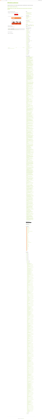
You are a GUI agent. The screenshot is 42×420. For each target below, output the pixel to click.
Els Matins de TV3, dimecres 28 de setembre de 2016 (30, 311)
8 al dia (27, 29)
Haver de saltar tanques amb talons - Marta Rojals (29, 93)
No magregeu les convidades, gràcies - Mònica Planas (29, 73)
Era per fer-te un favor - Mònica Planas (29, 144)
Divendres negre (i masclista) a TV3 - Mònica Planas (29, 164)
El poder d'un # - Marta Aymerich (29, 86)
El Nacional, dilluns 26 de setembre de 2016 (30, 347)
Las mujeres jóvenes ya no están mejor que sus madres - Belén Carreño (29, 125)
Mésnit (27, 49)
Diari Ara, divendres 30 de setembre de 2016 (30, 277)
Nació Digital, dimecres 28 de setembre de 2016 (29, 307)
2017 (26, 259)
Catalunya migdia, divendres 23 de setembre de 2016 (30, 386)
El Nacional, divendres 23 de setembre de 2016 (30, 389)
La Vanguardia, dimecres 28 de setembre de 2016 (29, 312)
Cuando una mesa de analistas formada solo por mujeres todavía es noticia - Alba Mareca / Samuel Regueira (29, 57)
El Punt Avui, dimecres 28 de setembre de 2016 (30, 305)
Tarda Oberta (27, 51)
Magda (27, 237)
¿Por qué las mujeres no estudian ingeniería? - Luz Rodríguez (29, 113)
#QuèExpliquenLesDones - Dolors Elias (29, 123)
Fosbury (27, 43)
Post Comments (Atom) (12, 48)
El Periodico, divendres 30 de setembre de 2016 (29, 271)
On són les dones (15, 29)
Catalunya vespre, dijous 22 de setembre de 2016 (29, 396)
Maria (27, 239)
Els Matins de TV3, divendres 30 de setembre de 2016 (30, 274)
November (28, 261)
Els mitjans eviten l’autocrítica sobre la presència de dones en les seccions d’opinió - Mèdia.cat (29, 155)
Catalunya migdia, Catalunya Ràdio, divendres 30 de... (30, 270)
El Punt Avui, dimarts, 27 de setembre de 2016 (30, 331)
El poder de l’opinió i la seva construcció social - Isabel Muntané (29, 152)
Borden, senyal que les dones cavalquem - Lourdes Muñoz (30, 70)
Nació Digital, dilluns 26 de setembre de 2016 (30, 343)
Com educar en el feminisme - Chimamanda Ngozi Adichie (29, 147)
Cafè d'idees (27, 31)
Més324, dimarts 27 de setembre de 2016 (30, 321)
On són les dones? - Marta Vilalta (29, 179)
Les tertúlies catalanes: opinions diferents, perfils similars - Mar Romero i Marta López (29, 200)
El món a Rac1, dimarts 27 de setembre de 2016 (29, 335)
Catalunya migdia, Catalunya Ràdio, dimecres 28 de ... (30, 309)
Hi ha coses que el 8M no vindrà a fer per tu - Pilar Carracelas (30, 209)
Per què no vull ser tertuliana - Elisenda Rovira (29, 153)
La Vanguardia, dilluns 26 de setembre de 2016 (30, 350)
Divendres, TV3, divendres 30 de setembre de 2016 (29, 269)
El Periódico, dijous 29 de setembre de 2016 (30, 289)
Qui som (27, 18)
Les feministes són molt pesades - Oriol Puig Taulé (29, 87)
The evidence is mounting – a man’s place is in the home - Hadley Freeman (30, 108)
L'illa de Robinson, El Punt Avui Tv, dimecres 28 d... (30, 299)
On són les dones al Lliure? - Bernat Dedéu (29, 124)
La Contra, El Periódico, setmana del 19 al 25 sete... (30, 358)
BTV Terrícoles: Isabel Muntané (29, 173)
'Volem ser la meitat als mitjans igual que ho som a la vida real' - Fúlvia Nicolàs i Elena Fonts (29, 141)
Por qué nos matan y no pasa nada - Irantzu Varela (29, 91)
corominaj (28, 246)
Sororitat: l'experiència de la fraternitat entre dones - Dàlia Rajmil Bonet (29, 137)
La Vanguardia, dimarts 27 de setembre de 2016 (29, 332)
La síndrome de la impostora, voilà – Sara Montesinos (30, 204)
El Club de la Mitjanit (28, 36)
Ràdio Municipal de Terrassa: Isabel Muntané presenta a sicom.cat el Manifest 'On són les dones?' (30, 186)
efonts (27, 247)
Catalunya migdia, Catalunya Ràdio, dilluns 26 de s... (30, 346)
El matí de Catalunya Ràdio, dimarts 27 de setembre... (30, 334)
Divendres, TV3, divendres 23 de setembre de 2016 (29, 383)
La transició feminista (28, 104)
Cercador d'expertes (28, 21)
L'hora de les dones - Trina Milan (29, 184)
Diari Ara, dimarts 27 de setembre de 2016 (30, 333)
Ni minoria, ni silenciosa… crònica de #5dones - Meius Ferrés (29, 194)
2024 (26, 254)
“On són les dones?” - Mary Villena (29, 215)
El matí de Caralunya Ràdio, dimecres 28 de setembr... (30, 314)
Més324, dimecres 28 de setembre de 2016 (30, 304)
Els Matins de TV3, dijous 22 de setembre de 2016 (29, 404)
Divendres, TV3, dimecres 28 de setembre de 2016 (29, 306)
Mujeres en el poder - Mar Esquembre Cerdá (29, 110)
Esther (27, 233)
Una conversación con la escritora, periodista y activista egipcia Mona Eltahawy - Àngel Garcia (29, 67)
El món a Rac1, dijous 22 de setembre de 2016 (30, 408)
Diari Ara (27, 34)
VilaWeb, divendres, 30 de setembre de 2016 (30, 264)
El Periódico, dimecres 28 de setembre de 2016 (30, 316)
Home (16, 47)
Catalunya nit (27, 32)
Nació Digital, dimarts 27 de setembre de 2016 (30, 324)
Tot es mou (27, 52)
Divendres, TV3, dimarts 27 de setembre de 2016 (29, 325)
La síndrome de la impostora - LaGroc (29, 205)
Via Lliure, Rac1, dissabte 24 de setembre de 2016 (29, 375)
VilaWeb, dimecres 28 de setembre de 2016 (30, 302)
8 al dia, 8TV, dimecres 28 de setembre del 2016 (30, 300)
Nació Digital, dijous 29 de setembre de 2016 (30, 290)
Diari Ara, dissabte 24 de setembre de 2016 (30, 369)
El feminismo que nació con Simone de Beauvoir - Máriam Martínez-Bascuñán (29, 60)
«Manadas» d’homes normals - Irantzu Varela (29, 107)
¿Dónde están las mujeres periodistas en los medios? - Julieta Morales (29, 62)
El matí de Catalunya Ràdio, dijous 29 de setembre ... (30, 297)
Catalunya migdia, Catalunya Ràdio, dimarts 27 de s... (30, 326)
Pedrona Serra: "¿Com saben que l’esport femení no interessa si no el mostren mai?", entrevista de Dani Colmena (30, 136)
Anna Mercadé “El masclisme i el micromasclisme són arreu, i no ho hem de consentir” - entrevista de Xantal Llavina (29, 133)
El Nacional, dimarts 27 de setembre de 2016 (30, 327)
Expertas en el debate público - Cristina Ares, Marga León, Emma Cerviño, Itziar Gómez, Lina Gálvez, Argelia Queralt (29, 83)
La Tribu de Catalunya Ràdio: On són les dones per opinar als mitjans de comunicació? (29, 189)
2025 (26, 253)
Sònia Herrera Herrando (29, 242)
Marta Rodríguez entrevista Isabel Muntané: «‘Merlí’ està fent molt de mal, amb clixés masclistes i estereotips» (29, 172)
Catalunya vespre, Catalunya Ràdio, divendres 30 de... (30, 266)
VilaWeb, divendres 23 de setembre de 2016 (30, 376)
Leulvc (27, 234)
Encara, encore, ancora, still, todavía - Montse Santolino (29, 85)
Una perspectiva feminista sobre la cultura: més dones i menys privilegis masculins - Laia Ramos (29, 139)
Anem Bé (32, 25)
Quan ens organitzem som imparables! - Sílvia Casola (29, 182)
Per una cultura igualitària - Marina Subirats (29, 176)
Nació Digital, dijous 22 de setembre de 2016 (30, 403)
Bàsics (26, 30)
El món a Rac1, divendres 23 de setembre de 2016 (29, 391)
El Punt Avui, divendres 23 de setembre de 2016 (30, 382)
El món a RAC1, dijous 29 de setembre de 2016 (30, 296)
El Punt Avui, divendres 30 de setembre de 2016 (30, 278)
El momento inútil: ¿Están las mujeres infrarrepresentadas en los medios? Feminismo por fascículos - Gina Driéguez (30, 170)
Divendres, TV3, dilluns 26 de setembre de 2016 (29, 342)
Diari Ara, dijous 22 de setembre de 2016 (30, 405)
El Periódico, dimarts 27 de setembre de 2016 (30, 329)
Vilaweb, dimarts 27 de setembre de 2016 (30, 320)
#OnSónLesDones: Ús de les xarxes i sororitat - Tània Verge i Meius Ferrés (29, 174)
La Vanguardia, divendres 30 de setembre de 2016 (29, 268)
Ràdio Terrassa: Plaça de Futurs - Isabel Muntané (29, 175)
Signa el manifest (27, 17)
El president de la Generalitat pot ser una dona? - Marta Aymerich (30, 151)
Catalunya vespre (27, 33)
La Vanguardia (27, 46)
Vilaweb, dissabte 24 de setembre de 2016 (30, 367)
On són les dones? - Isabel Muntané (29, 185)
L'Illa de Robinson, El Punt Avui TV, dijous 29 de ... (30, 282)
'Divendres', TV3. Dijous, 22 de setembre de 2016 (29, 400)
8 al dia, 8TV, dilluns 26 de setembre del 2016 (30, 336)
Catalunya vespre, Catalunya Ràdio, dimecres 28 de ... (30, 303)
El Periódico (27, 39)
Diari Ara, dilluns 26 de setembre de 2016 (30, 348)
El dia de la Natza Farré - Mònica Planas (29, 208)
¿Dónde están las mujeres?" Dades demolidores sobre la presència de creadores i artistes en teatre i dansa (29, 120)
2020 (26, 257)
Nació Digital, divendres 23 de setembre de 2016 (29, 385)
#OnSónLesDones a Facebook (29, 14)
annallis (27, 245)
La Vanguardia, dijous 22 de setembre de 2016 (30, 393)
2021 (26, 256)
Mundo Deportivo (27, 48)
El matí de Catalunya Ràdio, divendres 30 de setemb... (30, 281)
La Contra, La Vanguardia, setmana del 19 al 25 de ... (30, 356)
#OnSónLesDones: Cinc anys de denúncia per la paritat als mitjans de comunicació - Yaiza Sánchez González (30, 196)
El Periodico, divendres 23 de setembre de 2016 (29, 381)
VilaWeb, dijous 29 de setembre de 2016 (30, 283)
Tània (27, 243)
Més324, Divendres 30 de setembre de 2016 (30, 267)
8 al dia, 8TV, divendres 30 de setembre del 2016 (29, 263)
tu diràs (27, 54)
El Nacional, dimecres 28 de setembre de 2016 (30, 310)
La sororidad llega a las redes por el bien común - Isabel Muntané (30, 192)
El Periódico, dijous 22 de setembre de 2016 (30, 399)
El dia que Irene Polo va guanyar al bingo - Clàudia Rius (29, 180)
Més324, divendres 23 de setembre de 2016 (30, 378)
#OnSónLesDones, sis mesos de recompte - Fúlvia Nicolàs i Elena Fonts (29, 148)
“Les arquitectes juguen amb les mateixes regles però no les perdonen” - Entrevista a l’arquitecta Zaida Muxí (30, 75)
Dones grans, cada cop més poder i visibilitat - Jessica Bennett (29, 61)
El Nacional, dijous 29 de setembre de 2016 (30, 293)
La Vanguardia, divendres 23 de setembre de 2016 (29, 384)
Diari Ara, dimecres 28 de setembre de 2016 (30, 317)
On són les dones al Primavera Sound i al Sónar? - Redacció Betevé (29, 131)
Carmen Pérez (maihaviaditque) (29, 231)
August (27, 412)
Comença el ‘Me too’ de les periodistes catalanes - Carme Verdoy (29, 214)
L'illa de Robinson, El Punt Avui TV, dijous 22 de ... (30, 411)
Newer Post (9, 47)
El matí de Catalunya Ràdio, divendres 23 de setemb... (30, 390)
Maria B (27, 238)
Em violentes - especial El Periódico (29, 165)
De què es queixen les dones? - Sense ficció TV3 (29, 84)
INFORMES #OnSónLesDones (28, 16)
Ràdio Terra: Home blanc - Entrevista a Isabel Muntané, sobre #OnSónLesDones (29, 163)
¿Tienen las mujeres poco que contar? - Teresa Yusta (29, 143)
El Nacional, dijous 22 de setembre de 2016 (30, 407)
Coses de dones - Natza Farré (29, 112)
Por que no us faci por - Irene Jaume (29, 105)
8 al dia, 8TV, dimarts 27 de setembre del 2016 (30, 319)
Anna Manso (28, 229)
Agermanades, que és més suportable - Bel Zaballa (29, 98)
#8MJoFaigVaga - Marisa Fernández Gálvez (29, 102)
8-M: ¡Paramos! (27, 97)
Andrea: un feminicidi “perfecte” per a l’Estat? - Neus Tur (29, 106)
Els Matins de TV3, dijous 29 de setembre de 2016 (29, 292)
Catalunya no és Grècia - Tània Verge (29, 202)
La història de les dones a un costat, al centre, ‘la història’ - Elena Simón (29, 65)
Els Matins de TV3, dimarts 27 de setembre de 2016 (29, 328)
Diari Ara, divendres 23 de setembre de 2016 (30, 392)
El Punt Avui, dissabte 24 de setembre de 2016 (30, 370)
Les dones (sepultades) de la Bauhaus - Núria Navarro (29, 69)
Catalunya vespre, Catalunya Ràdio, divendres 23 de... (30, 377)
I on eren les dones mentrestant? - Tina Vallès (29, 80)
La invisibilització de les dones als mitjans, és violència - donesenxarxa (29, 71)
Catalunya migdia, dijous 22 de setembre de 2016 (29, 401)
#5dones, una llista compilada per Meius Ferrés (29, 22)
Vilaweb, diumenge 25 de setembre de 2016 (30, 355)
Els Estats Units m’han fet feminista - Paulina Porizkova (29, 127)
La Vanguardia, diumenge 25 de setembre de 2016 (29, 361)
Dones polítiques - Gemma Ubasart (29, 100)
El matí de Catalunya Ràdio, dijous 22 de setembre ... (30, 410)
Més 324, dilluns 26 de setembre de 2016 (30, 341)
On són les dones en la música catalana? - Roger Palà (30, 117)
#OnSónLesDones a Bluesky (28, 13)
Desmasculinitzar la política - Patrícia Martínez (29, 95)
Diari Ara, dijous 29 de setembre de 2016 (30, 295)
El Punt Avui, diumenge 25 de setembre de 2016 (30, 364)
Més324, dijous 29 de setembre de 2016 (30, 285)
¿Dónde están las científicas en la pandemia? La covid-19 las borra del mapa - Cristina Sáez (29, 59)
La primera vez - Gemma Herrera (29, 101)
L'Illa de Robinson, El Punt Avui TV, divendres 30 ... (30, 276)
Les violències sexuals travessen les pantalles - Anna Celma (29, 90)
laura (27, 249)
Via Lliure (27, 53)
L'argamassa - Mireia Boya (28, 72)
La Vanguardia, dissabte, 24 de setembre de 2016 (29, 374)
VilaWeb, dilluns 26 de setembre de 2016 (30, 339)
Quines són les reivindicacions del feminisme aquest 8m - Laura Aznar (29, 206)
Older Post (23, 47)
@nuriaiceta (28, 227)
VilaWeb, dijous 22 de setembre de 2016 (30, 397)
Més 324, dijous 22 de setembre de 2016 (30, 398)
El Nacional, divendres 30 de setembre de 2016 (30, 275)
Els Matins (27, 42)
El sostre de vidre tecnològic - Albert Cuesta (29, 81)
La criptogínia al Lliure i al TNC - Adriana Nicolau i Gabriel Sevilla (29, 219)
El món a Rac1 (27, 41)
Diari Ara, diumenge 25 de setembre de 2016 (30, 362)
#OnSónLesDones (12, 3)
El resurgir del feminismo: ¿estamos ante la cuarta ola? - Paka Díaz (29, 114)
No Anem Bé (13, 29)
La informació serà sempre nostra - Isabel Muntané (29, 99)
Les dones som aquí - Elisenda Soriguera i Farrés (30, 96)
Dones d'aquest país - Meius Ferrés (29, 198)
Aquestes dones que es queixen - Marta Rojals (29, 193)
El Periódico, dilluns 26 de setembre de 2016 (30, 349)
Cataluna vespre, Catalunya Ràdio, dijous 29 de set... (30, 284)
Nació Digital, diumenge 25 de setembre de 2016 (29, 357)
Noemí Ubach (28, 241)
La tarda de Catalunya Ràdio (28, 47)
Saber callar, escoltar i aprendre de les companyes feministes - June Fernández (29, 161)
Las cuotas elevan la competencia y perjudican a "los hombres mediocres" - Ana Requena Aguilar (29, 146)
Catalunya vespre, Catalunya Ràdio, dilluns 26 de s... (30, 340)
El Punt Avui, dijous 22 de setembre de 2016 (30, 406)
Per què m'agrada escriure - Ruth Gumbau (29, 103)
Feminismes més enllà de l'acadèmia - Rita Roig (29, 92)
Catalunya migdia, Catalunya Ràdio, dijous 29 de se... (30, 291)
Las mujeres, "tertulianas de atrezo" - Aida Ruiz (29, 160)
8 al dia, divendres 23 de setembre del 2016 (30, 379)
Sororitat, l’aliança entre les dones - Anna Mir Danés (29, 121)
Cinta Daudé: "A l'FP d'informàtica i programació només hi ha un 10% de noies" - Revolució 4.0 (29, 212)
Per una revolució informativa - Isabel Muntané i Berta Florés (29, 134)
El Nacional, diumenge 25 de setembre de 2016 (30, 363)
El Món (27, 37)
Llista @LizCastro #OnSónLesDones (29, 203)
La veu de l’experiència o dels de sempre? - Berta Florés (29, 94)
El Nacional (27, 38)
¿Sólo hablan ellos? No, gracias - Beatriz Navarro (29, 142)
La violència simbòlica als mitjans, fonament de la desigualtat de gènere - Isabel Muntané (29, 169)
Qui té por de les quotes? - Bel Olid (29, 190)
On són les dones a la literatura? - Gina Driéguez (29, 138)
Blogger (23, 418)
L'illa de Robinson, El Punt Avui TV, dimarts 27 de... (30, 318)
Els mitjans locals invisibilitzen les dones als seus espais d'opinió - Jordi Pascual (29, 178)
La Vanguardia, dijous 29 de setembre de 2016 (30, 298)
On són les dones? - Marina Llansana (29, 187)
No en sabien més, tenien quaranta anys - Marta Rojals (30, 213)
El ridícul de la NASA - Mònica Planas (29, 68)
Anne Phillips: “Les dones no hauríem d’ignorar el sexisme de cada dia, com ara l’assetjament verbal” (29, 109)
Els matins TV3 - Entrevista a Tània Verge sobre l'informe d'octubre (29, 167)
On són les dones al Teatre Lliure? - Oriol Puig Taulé (29, 126)
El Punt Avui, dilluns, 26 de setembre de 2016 (30, 345)
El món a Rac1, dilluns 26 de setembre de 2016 (30, 354)
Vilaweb (18, 29)
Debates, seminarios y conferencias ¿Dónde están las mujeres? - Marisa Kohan (29, 130)
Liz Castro (28, 235)
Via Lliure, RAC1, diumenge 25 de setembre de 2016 (30, 365)
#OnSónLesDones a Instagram (29, 12)
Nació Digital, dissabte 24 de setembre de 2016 (30, 368)
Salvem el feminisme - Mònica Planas (29, 162)
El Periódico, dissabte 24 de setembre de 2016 (30, 371)
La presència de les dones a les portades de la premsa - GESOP (30, 150)
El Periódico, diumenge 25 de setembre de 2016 (29, 360)
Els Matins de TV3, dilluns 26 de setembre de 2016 (29, 353)
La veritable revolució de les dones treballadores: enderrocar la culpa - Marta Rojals (29, 207)
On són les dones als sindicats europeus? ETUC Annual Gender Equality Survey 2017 (30, 129)
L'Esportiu (27, 44)
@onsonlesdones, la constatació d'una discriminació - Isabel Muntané (29, 188)
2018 (26, 258)
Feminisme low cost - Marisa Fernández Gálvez (29, 66)
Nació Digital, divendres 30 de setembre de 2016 (29, 273)
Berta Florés (28, 230)
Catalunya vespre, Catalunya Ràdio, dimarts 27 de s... (30, 322)
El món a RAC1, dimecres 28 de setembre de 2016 (29, 313)
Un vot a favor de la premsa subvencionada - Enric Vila (28, 210)
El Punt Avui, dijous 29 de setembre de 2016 (30, 288)
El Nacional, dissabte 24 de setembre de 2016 (30, 372)
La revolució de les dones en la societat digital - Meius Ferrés (29, 159)
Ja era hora (28, 26)
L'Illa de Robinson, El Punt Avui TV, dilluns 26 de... (30, 338)
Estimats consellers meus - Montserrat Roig (29, 183)
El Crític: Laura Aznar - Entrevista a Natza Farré (29, 166)
